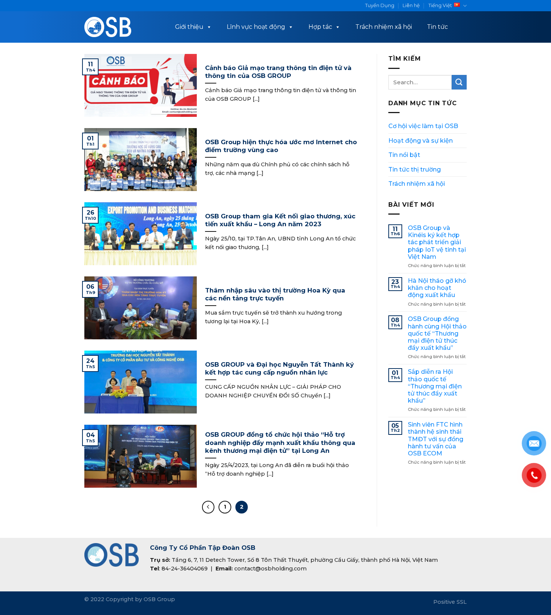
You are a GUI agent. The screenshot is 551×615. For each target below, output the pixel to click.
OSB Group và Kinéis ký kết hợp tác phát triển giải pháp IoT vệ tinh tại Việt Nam (437, 242)
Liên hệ (411, 5)
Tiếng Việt (440, 5)
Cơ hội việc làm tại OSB (423, 126)
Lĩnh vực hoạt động (256, 26)
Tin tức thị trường (414, 169)
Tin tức (437, 26)
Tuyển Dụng (379, 5)
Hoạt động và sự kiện (420, 140)
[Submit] (459, 82)
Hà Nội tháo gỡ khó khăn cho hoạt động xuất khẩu (437, 288)
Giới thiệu (189, 26)
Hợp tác (320, 26)
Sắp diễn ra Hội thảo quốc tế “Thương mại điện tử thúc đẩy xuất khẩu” (435, 386)
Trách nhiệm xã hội (383, 26)
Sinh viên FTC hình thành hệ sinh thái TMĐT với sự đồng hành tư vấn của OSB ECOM (435, 439)
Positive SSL (450, 602)
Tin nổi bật (404, 154)
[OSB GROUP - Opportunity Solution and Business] (108, 27)
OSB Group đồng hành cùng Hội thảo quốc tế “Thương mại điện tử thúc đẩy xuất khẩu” (437, 333)
